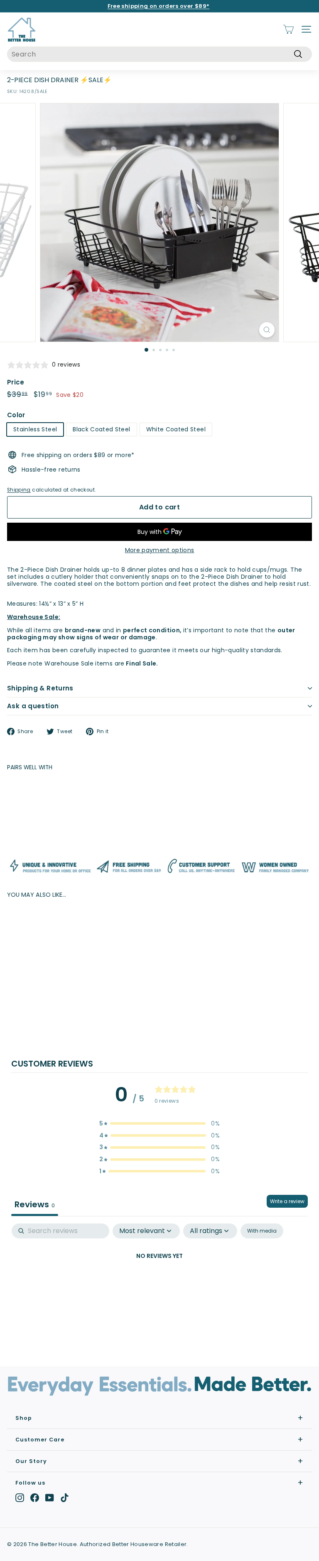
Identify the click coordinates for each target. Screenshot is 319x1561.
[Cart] (288, 29)
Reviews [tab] (35, 1204)
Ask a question (33, 706)
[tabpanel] (159, 1284)
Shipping (19, 490)
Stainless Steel (35, 429)
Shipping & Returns (40, 688)
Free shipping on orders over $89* (159, 6)
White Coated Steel (176, 429)
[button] (159, 1123)
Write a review (287, 1201)
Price (16, 382)
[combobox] (159, 54)
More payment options (159, 550)
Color (16, 415)
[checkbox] (261, 1230)
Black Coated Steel (101, 429)
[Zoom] (267, 330)
